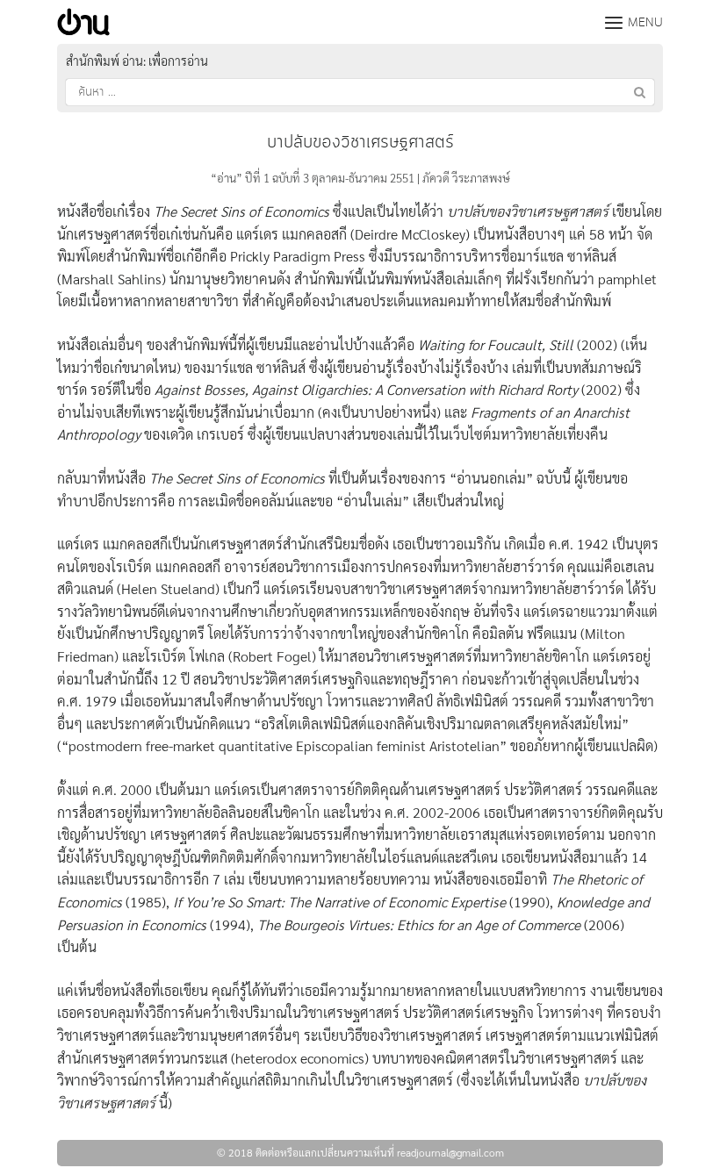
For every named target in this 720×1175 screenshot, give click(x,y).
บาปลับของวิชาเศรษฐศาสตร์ (360, 142)
